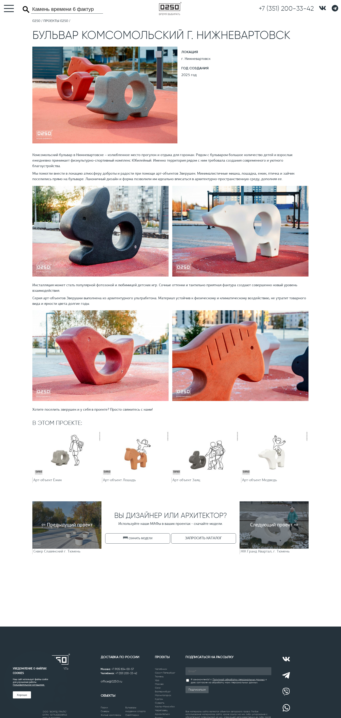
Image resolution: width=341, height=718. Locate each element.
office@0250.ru (111, 681)
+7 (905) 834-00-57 (122, 669)
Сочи (158, 687)
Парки (104, 707)
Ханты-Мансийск (165, 706)
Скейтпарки (132, 715)
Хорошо (22, 694)
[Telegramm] (335, 8)
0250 (36, 21)
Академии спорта (135, 711)
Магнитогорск (163, 695)
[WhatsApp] (286, 708)
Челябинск (161, 669)
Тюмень (159, 676)
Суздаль (160, 702)
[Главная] (170, 8)
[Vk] (286, 659)
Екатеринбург (163, 691)
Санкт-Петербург (165, 672)
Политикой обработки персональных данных (239, 679)
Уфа (157, 680)
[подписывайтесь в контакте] (322, 8)
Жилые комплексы (111, 715)
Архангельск (162, 714)
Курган (159, 699)
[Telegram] (286, 675)
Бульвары (131, 707)
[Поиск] (26, 9)
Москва (159, 684)
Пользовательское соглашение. (29, 685)
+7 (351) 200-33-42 (126, 673)
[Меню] (7, 8)
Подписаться (197, 689)
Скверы (105, 711)
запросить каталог (203, 538)
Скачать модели (140, 538)
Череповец (161, 710)
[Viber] (286, 692)
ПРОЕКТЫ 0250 (55, 21)
